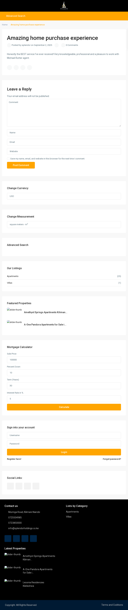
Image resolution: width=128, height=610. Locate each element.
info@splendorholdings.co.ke (23, 528)
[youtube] (27, 486)
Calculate (64, 407)
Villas (9, 283)
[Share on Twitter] (16, 67)
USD (12, 196)
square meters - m (19, 224)
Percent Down (13, 366)
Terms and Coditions (112, 605)
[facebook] (10, 486)
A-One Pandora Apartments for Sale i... (45, 324)
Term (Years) (13, 379)
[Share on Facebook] (9, 67)
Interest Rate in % (15, 393)
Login (64, 452)
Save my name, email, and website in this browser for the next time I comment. (47, 158)
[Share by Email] (29, 67)
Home (5, 25)
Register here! (14, 459)
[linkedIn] (19, 486)
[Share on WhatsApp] (22, 67)
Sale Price (11, 353)
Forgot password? (112, 459)
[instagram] (35, 486)
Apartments (12, 276)
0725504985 (15, 517)
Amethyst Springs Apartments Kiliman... (45, 312)
